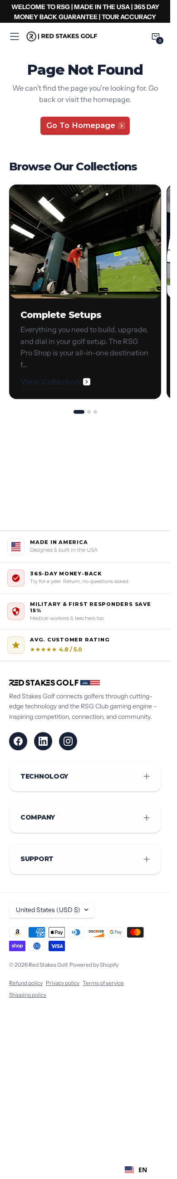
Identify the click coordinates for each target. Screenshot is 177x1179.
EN (142, 1169)
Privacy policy (62, 982)
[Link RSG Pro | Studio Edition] (85, 11)
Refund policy (26, 982)
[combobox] (136, 1170)
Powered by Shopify (93, 964)
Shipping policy (27, 994)
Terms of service (103, 982)
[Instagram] (68, 741)
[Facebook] (18, 741)
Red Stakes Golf (48, 964)
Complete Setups (60, 314)
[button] (14, 36)
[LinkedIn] (43, 741)
